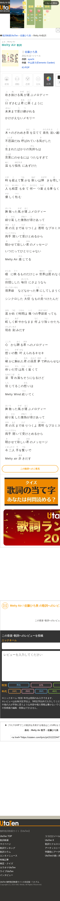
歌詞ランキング (7, 848)
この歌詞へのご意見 (30, 468)
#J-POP (26, 67)
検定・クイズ (6, 863)
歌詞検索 (4, 840)
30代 (41, 691)
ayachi (31, 59)
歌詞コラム (5, 852)
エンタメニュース (8, 855)
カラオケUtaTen (8, 867)
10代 (14, 691)
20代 (28, 691)
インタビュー (6, 875)
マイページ (5, 844)
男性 (18, 685)
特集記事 (4, 859)
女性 (41, 685)
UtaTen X (49, 840)
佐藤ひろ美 (30, 51)
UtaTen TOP (6, 836)
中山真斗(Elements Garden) (41, 62)
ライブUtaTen (6, 871)
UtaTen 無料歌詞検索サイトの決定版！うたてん (19, 882)
